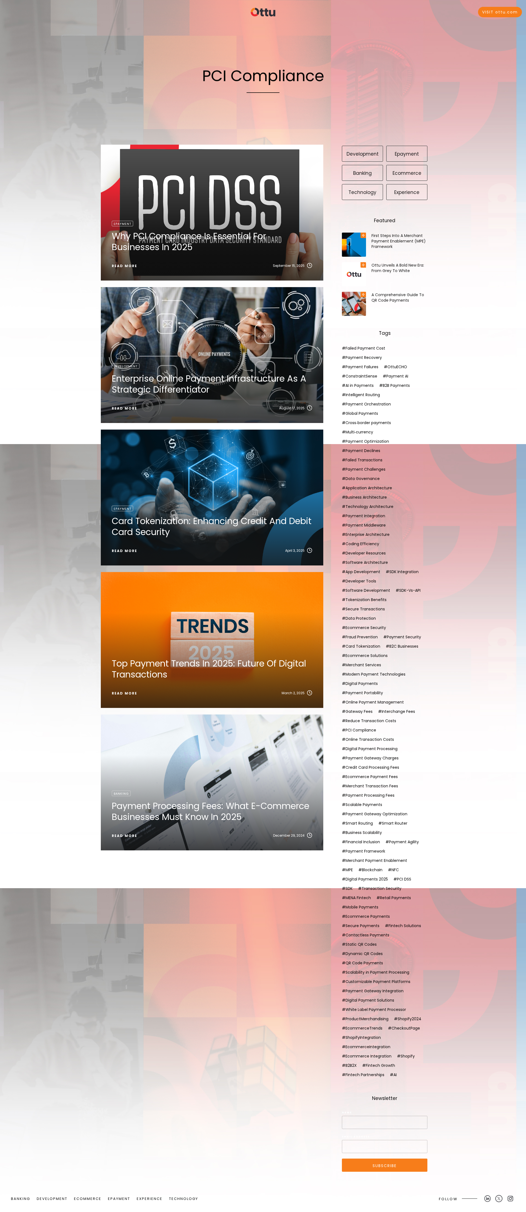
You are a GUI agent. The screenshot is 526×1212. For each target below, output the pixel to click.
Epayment (402, 252)
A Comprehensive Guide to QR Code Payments (397, 297)
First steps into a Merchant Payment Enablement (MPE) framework (398, 241)
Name (347, 1112)
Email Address (356, 1136)
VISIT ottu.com (500, 12)
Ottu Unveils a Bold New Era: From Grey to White (397, 267)
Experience (403, 277)
